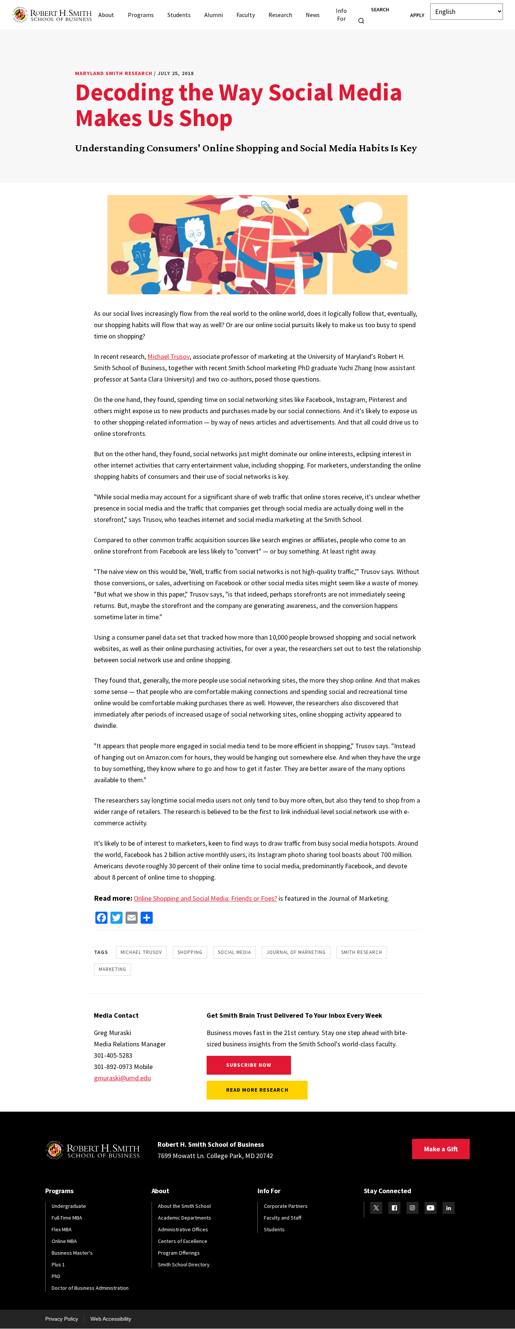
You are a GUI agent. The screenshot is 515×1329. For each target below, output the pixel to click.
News (313, 14)
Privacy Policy (61, 1319)
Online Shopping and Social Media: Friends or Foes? (205, 898)
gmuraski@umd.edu (122, 1078)
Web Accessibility (110, 1319)
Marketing (112, 969)
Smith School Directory (184, 1264)
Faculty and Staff (282, 1217)
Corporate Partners (286, 1206)
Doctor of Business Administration (90, 1287)
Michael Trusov (168, 356)
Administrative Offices (183, 1229)
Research (280, 14)
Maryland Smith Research (113, 73)
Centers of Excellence (182, 1241)
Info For (341, 14)
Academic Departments (184, 1217)
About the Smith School (184, 1206)
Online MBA (64, 1241)
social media (234, 952)
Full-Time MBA (67, 1217)
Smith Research (361, 952)
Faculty (245, 14)
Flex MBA (62, 1229)
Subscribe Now (249, 1064)
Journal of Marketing (296, 952)
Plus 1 (58, 1264)
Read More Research (257, 1089)
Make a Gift (441, 1148)
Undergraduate (69, 1206)
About (106, 14)
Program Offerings (179, 1252)
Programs (141, 14)
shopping (190, 952)
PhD (56, 1276)
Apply (417, 15)
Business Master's (72, 1252)
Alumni (213, 14)
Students (179, 14)
